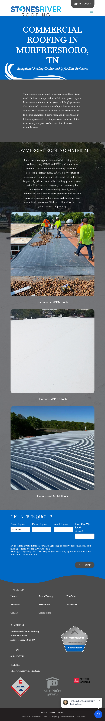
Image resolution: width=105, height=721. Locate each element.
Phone (39, 524)
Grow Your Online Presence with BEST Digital (39, 717)
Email (61, 524)
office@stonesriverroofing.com (25, 670)
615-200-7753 (17, 656)
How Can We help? (82, 527)
